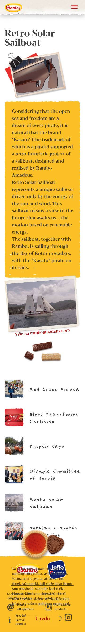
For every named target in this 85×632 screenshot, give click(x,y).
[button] (74, 7)
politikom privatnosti (53, 604)
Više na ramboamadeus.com (42, 332)
